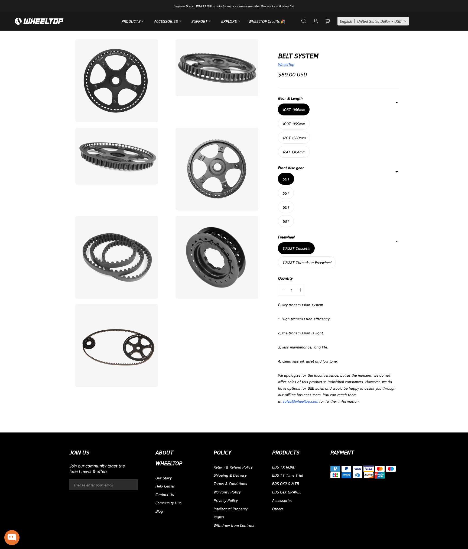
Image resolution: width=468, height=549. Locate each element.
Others (277, 508)
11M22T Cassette (296, 248)
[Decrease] (283, 290)
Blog (159, 511)
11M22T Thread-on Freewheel (306, 262)
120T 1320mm (294, 137)
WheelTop (286, 64)
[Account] (315, 21)
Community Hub (168, 502)
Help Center (165, 485)
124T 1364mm (293, 151)
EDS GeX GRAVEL (286, 491)
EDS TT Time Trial (287, 475)
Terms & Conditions (230, 483)
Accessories (282, 500)
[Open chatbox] (12, 537)
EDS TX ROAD (283, 466)
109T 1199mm (293, 123)
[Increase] (300, 290)
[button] (373, 21)
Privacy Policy (225, 500)
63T (285, 221)
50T (286, 178)
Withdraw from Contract (233, 525)
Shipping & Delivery (229, 475)
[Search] (303, 21)
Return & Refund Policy (232, 466)
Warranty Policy (226, 491)
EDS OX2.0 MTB (285, 483)
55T (285, 192)
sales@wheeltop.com (300, 401)
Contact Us (164, 494)
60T (286, 207)
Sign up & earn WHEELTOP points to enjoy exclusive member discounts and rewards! (234, 6)
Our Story (163, 477)
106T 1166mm (293, 109)
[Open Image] (116, 80)
